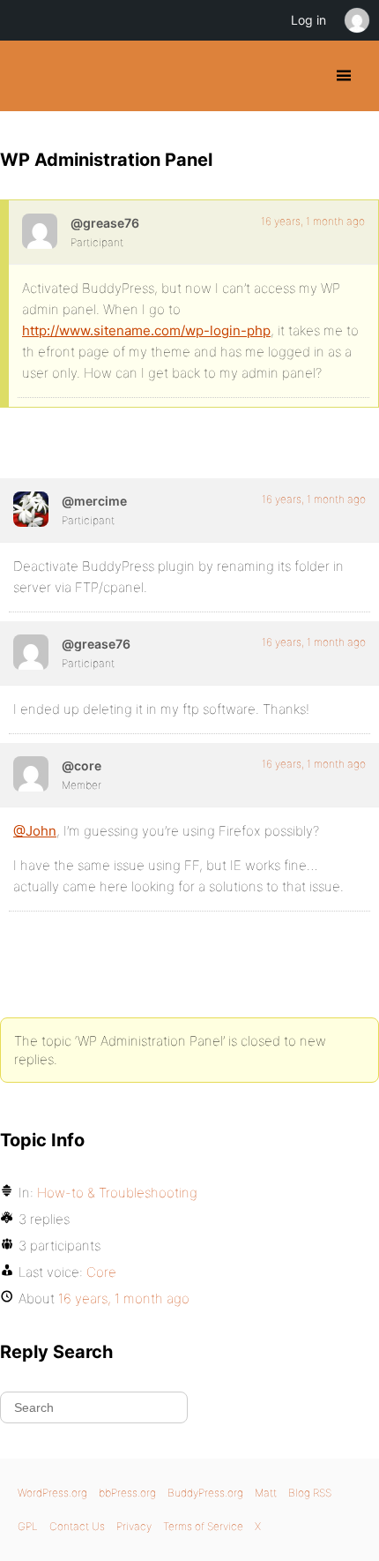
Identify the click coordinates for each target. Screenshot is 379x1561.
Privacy (134, 1526)
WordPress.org (52, 1492)
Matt (266, 1492)
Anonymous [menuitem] (356, 20)
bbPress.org (127, 1492)
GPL (28, 1526)
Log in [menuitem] (308, 19)
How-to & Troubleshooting (117, 1192)
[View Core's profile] (30, 774)
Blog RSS (309, 1492)
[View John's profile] (39, 231)
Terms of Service (203, 1526)
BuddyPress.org (28, 76)
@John (34, 830)
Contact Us (77, 1526)
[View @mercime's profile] (30, 509)
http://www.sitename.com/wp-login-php (146, 330)
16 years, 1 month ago (313, 221)
